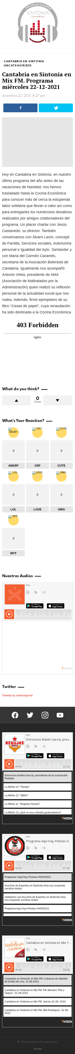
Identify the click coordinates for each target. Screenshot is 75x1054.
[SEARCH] (70, 49)
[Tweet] (56, 108)
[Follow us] (63, 49)
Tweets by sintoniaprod (17, 695)
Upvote (16, 400)
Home (38, 1049)
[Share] (20, 108)
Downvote (57, 400)
